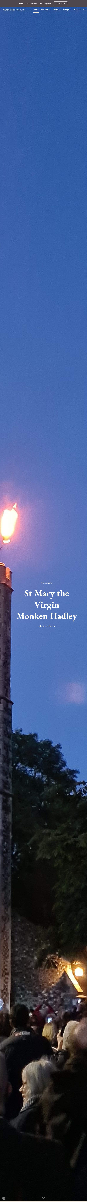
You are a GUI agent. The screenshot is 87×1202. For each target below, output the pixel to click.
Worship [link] (44, 10)
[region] (43, 3)
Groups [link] (66, 10)
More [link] (76, 10)
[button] (84, 9)
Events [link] (55, 10)
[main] (46, 583)
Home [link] (36, 10)
